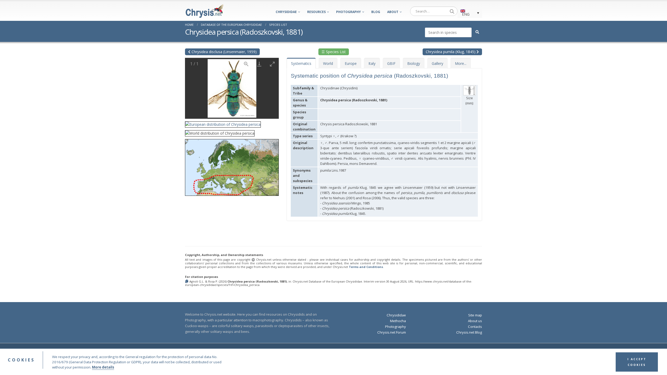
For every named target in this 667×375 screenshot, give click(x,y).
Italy (371, 63)
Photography (348, 12)
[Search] (452, 11)
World (328, 63)
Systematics (301, 63)
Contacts (475, 326)
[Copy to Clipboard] (187, 282)
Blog (375, 12)
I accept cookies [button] (636, 362)
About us (475, 320)
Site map (475, 315)
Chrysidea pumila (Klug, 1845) (451, 51)
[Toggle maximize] (272, 64)
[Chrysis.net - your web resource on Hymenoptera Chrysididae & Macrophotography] (204, 11)
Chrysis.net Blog (469, 332)
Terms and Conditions (366, 267)
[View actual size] (246, 64)
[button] (223, 122)
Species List (278, 25)
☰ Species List (334, 51)
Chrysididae (286, 12)
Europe (351, 63)
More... (460, 63)
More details (103, 367)
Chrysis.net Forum (391, 332)
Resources (316, 12)
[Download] (259, 64)
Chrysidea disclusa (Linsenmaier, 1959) (223, 51)
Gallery (437, 63)
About (392, 12)
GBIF (391, 63)
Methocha (398, 320)
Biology (413, 63)
